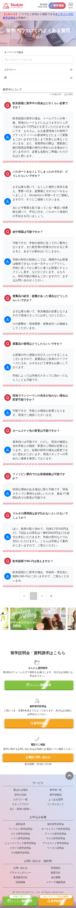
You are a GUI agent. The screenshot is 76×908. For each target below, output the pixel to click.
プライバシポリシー (20, 872)
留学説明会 (40, 723)
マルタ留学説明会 (55, 838)
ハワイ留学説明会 (20, 838)
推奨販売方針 (20, 877)
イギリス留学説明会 (20, 847)
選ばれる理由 (20, 789)
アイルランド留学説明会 (55, 843)
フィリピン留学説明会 (20, 828)
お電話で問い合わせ (38, 757)
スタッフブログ (20, 804)
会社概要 (56, 877)
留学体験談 (56, 794)
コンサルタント (55, 804)
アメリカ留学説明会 (55, 833)
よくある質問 (56, 799)
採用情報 (20, 882)
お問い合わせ (20, 867)
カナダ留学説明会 (20, 833)
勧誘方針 (56, 872)
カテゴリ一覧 (20, 799)
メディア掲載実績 (55, 882)
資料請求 (41, 685)
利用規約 (56, 867)
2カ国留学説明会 (20, 852)
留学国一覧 (56, 789)
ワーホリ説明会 (55, 847)
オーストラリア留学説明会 (55, 828)
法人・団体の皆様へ (20, 808)
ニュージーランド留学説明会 (20, 843)
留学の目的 (20, 794)
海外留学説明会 (55, 824)
